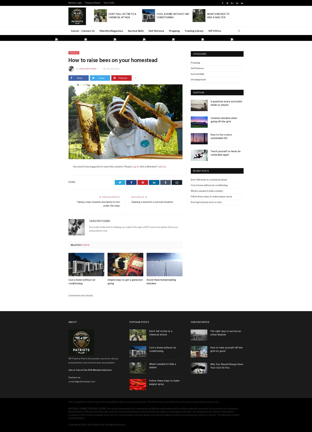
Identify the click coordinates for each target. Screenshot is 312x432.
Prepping (174, 30)
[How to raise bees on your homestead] (125, 122)
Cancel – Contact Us (83, 30)
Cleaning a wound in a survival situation (152, 202)
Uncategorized (198, 79)
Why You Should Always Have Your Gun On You (226, 366)
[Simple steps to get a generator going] (125, 264)
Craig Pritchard (87, 68)
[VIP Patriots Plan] (77, 15)
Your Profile (109, 3)
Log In (135, 166)
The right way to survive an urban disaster (225, 333)
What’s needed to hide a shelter (207, 191)
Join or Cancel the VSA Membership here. (90, 370)
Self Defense (156, 30)
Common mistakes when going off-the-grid (224, 120)
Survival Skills (136, 30)
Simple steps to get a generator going (125, 282)
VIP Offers (214, 30)
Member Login (75, 3)
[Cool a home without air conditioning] (86, 264)
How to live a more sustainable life (221, 136)
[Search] (239, 31)
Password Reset (92, 3)
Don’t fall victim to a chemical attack (209, 179)
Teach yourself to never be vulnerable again (225, 153)
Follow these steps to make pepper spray (211, 196)
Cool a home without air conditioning (81, 282)
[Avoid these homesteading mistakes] (164, 264)
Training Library (194, 30)
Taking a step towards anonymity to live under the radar (98, 204)
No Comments (113, 68)
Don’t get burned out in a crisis (206, 202)
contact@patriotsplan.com (81, 381)
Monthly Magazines (111, 30)
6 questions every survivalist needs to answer (226, 103)
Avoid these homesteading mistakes (161, 282)
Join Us (162, 166)
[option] (68, 39)
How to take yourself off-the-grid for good (226, 349)
